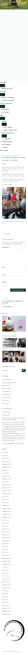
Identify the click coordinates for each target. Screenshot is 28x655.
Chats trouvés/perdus (6, 103)
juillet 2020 (4, 570)
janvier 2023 (5, 505)
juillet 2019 (4, 593)
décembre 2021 (6, 538)
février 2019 (5, 605)
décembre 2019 (6, 585)
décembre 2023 (6, 488)
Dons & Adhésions (6, 144)
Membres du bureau (7, 88)
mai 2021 (4, 549)
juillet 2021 (4, 543)
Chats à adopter (7, 127)
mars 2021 (4, 555)
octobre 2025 (5, 464)
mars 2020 (5, 579)
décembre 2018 (6, 611)
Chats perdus (5, 112)
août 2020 (4, 567)
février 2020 (5, 582)
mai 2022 (4, 526)
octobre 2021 (5, 540)
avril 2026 (4, 455)
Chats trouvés (5, 109)
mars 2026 (5, 458)
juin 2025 (4, 473)
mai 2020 (4, 573)
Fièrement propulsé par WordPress (10, 651)
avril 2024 (4, 482)
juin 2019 (4, 596)
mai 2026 (4, 452)
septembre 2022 (6, 517)
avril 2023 (4, 499)
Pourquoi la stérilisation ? (8, 97)
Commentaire (6, 247)
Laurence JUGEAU (17, 155)
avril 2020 (4, 576)
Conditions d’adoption (7, 141)
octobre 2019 (5, 588)
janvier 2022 (5, 535)
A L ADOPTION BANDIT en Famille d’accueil (12, 443)
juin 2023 (4, 496)
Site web (4, 282)
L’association (3, 82)
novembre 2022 (6, 511)
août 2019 (4, 590)
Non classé (5, 400)
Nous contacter (4, 150)
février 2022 (5, 532)
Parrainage (4, 147)
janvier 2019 (5, 608)
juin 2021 (4, 546)
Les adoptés (7, 233)
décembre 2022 (6, 508)
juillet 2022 (4, 523)
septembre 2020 (6, 564)
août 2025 (4, 470)
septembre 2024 (6, 479)
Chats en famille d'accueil (8, 382)
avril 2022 (4, 529)
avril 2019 (4, 602)
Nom (3, 267)
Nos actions (3, 91)
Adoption (4, 121)
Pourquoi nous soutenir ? (8, 100)
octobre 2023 (5, 491)
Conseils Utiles (7, 139)
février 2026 (5, 461)
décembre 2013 (6, 614)
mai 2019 (4, 599)
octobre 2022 (5, 514)
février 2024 (5, 485)
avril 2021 (4, 552)
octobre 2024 (5, 476)
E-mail (4, 274)
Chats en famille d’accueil (10, 130)
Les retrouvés (5, 397)
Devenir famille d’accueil (8, 133)
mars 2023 (5, 502)
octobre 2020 (5, 561)
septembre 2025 (6, 467)
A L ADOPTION (5, 412)
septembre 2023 (6, 493)
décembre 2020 (6, 558)
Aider (1, 115)
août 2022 (4, 520)
